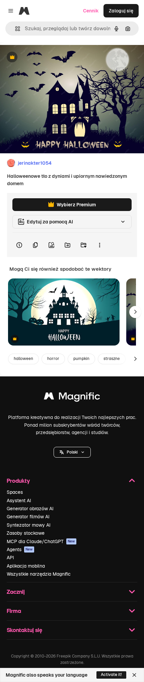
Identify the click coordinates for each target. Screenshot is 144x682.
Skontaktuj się (24, 629)
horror (53, 358)
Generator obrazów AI (30, 509)
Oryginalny (46, 57)
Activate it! (111, 674)
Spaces (15, 492)
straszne (111, 358)
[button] (72, 452)
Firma (14, 610)
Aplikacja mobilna (26, 566)
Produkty (18, 480)
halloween (23, 358)
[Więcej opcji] (99, 245)
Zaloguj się (121, 11)
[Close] (134, 675)
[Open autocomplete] (15, 28)
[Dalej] (135, 312)
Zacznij (16, 591)
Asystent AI (19, 500)
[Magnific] (72, 397)
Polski (72, 452)
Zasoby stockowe (26, 533)
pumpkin (81, 358)
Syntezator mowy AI (29, 525)
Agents (20, 549)
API (10, 558)
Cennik (91, 11)
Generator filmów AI (28, 517)
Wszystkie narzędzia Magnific (39, 574)
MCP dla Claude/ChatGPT (41, 541)
